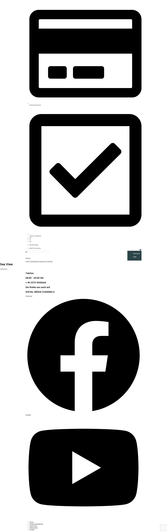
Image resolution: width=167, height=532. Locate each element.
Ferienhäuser (34, 261)
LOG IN (134, 256)
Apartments (43, 261)
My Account (136, 253)
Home (28, 261)
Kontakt (49, 261)
